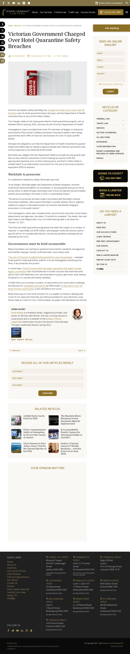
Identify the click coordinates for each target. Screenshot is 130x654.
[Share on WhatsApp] (2, 42)
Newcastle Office (85, 580)
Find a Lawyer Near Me (107, 255)
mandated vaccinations (35, 285)
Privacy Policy (12, 643)
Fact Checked (62, 56)
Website (20, 340)
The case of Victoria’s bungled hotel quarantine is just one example (40, 257)
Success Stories (88, 12)
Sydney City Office (58, 557)
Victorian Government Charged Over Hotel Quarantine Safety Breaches (46, 40)
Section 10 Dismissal (106, 132)
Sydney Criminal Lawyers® (113, 643)
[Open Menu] (126, 12)
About (35, 12)
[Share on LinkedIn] (2, 36)
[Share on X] (2, 30)
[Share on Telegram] (2, 48)
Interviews (101, 142)
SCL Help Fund (103, 137)
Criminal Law (60, 12)
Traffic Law (73, 12)
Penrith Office (110, 580)
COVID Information (106, 146)
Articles (17, 26)
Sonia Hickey (19, 56)
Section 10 (101, 264)
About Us (101, 223)
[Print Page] (2, 60)
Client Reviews (103, 236)
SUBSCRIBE (47, 393)
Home (10, 26)
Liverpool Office (111, 557)
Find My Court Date (106, 259)
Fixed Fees (101, 227)
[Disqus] (47, 506)
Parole (99, 158)
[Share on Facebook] (2, 24)
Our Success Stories (106, 232)
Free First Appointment (108, 241)
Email (13, 340)
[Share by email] (2, 54)
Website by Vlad (117, 646)
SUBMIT (110, 91)
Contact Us (102, 250)
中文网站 (100, 269)
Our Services (46, 12)
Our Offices (102, 246)
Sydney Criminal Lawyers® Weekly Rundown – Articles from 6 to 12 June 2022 (71, 448)
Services (100, 128)
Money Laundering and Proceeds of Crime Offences (110, 152)
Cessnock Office (57, 620)
